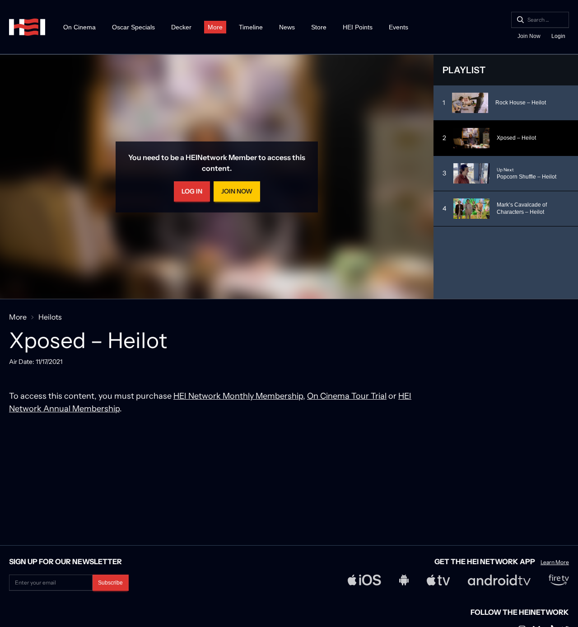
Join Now (529, 36)
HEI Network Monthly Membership (238, 396)
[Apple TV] (438, 580)
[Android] (404, 580)
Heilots (50, 317)
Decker (181, 27)
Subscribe (110, 583)
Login (558, 36)
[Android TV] (499, 580)
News (287, 27)
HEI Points (358, 27)
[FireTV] (559, 580)
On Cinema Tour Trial (347, 396)
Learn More (555, 562)
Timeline (251, 27)
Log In (192, 191)
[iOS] (364, 580)
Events (398, 27)
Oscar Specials (133, 27)
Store (318, 27)
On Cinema (79, 27)
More (215, 27)
